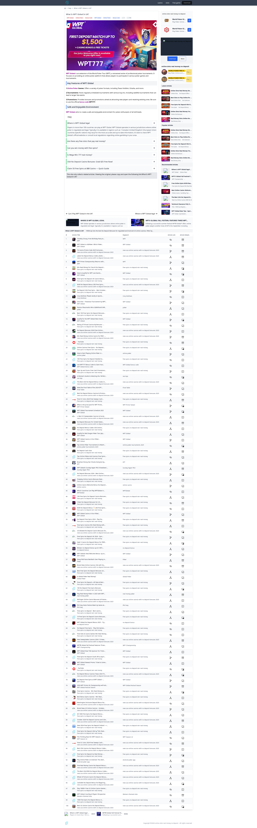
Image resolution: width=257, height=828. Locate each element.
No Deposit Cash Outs (84, 450)
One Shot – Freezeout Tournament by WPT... (92, 302)
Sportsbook (182, 214)
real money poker (83, 596)
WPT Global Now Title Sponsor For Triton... (91, 651)
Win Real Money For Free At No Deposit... (91, 267)
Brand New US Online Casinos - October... (91, 708)
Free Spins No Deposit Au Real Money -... (91, 754)
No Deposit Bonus (184, 107)
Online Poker (72, 88)
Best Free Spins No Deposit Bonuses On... (91, 571)
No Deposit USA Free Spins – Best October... (91, 290)
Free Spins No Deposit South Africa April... (91, 657)
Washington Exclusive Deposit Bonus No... (91, 702)
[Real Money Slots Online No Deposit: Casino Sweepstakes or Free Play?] (165, 119)
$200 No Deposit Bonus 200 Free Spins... (90, 284)
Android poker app (83, 762)
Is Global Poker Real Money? (86, 576)
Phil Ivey (80, 607)
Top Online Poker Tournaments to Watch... (91, 445)
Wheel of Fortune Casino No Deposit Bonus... (92, 777)
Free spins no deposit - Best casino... (89, 611)
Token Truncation (191, 207)
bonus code (84, 102)
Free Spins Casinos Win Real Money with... (91, 525)
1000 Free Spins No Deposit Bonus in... (90, 800)
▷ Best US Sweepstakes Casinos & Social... (91, 416)
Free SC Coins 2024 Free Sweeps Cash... (90, 399)
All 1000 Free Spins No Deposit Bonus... (90, 714)
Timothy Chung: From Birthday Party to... (91, 239)
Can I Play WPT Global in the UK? (80, 214)
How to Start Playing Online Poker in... (90, 353)
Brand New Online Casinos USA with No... (91, 565)
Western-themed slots (84, 796)
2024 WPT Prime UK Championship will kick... (92, 685)
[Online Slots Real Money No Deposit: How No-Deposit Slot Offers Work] (165, 92)
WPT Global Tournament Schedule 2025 (90, 410)
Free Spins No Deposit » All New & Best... (91, 582)
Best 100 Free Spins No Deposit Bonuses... (91, 313)
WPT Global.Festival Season (86, 687)
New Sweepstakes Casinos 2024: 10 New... (91, 639)
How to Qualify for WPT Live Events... (89, 273)
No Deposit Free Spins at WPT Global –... (90, 680)
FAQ (173, 207)
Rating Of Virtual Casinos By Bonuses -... (90, 324)
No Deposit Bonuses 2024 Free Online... (90, 330)
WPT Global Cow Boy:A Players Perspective (91, 794)
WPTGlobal (80, 493)
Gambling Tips (185, 193)
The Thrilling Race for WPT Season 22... (90, 737)
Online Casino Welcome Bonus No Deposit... (92, 485)
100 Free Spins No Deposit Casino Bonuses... (92, 496)
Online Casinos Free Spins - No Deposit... (91, 347)
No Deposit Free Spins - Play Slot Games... (91, 628)
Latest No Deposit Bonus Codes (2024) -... (91, 256)
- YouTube (80, 342)
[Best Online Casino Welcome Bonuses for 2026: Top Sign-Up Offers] (165, 191)
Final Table (80, 390)
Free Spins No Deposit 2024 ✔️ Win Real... (91, 731)
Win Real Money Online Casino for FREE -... (91, 336)
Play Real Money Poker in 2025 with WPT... (91, 594)
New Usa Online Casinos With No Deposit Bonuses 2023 (187, 200)
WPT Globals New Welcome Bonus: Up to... (91, 554)
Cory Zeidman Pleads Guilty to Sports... (90, 296)
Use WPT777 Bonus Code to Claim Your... (90, 365)
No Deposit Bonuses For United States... (90, 422)
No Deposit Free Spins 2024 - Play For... (90, 519)
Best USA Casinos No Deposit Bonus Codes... (92, 748)
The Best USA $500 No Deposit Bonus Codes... (92, 771)
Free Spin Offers (188, 114)
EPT (78, 464)
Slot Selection (186, 100)
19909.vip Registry (180, 207)
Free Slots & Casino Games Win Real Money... (92, 634)
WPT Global (70, 73)
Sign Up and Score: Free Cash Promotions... (91, 370)
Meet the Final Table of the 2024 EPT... (90, 387)
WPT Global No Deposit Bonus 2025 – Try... (91, 622)
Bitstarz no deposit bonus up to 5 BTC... (90, 548)
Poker (79, 561)
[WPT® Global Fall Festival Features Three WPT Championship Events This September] (165, 177)
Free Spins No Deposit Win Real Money (183, 186)
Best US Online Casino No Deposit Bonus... (91, 806)
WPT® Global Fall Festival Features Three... (91, 645)
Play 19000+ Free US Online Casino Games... (92, 788)
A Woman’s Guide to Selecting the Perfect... (91, 376)
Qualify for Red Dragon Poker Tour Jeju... (90, 433)
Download (187, 3)
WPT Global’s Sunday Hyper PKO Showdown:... (92, 468)
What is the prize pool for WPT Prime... (90, 405)
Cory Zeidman (81, 298)
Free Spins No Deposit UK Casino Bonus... (91, 279)
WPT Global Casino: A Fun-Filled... (88, 439)
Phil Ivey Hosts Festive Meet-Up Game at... (91, 605)
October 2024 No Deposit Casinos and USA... (92, 720)
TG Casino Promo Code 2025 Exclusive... (90, 250)
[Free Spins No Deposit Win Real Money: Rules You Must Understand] (165, 105)
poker (79, 309)
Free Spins (174, 107)
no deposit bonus (83, 550)
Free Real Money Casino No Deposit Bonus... (92, 765)
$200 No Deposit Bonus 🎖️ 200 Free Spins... (91, 508)
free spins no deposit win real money (89, 269)
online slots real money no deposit (167, 823)
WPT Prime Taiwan (83, 407)
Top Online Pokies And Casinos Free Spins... (91, 456)
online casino (81, 487)
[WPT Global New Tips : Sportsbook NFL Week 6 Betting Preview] (165, 212)
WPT (78, 241)
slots (167, 3)
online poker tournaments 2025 (87, 447)
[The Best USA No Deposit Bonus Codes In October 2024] (165, 198)
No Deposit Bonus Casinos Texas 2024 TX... (91, 674)
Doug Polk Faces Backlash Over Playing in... (91, 559)
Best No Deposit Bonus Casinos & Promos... (91, 393)
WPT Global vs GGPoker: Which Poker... (90, 244)
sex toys (79, 378)
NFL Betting (189, 214)
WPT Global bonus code (85, 367)
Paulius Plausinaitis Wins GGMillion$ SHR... (91, 307)
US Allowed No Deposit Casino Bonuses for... (92, 531)
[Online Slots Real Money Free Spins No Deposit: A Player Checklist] (165, 112)
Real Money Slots (176, 121)
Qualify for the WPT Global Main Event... (90, 319)
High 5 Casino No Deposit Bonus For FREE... (91, 542)
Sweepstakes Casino (188, 121)
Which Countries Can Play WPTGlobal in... (91, 491)
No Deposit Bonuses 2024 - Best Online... (91, 473)
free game (176, 3)
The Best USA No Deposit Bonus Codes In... (91, 382)
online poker (81, 355)
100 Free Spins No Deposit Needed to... (90, 359)
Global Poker (81, 579)
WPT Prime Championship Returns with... (91, 262)
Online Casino (176, 193)
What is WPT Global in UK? (82, 8)
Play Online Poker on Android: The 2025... (91, 760)
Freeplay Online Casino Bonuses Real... (90, 479)
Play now (189, 72)
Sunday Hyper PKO (83, 470)
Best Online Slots (176, 100)
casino (160, 3)
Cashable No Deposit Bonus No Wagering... (91, 783)
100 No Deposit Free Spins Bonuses (89, 588)
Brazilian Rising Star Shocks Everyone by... (91, 462)
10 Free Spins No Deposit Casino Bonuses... (91, 617)
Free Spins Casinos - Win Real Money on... (91, 691)
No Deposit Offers (184, 93)
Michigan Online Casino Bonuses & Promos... (92, 599)
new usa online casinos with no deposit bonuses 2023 (95, 252)
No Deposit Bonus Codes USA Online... (90, 428)
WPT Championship (177, 179)
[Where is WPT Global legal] (165, 170)
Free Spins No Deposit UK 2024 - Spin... (90, 536)
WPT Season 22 (82, 739)
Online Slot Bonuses (176, 114)
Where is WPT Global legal (145, 214)
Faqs (69, 8)
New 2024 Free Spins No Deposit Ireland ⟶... (92, 725)
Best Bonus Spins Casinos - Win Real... (90, 697)
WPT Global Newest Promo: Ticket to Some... (92, 662)
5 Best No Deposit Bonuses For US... (89, 502)
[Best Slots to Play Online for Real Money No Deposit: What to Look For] (165, 98)
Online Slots (174, 93)
